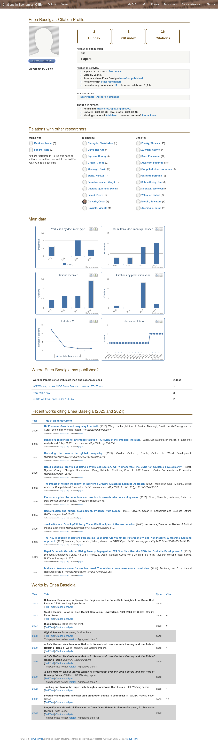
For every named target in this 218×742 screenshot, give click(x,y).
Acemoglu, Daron (151, 208)
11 (115, 85)
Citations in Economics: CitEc (23, 4)
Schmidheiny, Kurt (152, 182)
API (144, 4)
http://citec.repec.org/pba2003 (114, 108)
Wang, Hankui (96, 175)
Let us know (149, 115)
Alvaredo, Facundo (152, 162)
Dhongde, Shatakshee (100, 143)
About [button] (210, 4)
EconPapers (87, 96)
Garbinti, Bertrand (151, 175)
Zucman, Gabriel (150, 149)
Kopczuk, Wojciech (152, 188)
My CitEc (132, 4)
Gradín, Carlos (96, 162)
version (72, 639)
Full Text (49, 606)
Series (64, 4)
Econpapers (63, 433)
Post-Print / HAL (41, 392)
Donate (155, 4)
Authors (52, 4)
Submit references (192, 4)
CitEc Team (132, 738)
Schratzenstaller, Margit (101, 182)
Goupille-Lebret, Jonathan (156, 169)
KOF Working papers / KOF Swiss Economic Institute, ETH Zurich (68, 386)
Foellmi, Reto (41, 149)
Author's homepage (107, 96)
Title (46, 594)
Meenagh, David (97, 169)
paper (80, 433)
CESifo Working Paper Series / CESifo (53, 399)
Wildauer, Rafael (150, 195)
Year (34, 420)
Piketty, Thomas (150, 143)
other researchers (111, 81)
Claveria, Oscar (96, 201)
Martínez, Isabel (43, 143)
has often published (131, 78)
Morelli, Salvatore (151, 201)
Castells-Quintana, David (102, 188)
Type (159, 594)
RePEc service (36, 738)
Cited (169, 594)
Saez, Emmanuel (150, 156)
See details (115, 71)
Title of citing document (58, 420)
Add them (111, 115)
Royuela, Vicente (97, 208)
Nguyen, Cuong (97, 156)
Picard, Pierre (95, 195)
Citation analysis (64, 606)
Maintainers (170, 4)
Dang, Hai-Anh (96, 149)
